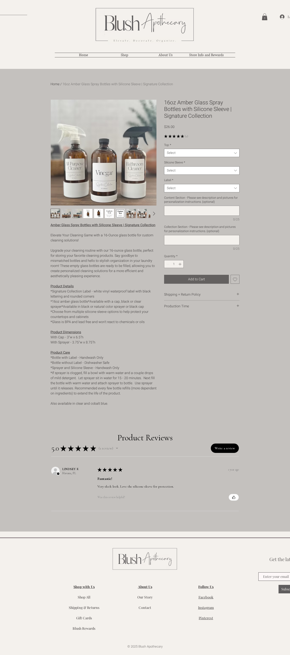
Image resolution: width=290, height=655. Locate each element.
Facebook (205, 597)
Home (55, 84)
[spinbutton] (174, 264)
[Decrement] (167, 264)
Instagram (206, 607)
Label (168, 180)
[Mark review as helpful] (234, 497)
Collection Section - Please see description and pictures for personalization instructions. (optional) (200, 229)
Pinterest (206, 618)
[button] (264, 16)
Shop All (84, 597)
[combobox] (201, 153)
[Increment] (180, 264)
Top (167, 145)
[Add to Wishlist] (235, 279)
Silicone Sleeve (174, 162)
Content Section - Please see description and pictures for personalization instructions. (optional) (201, 200)
